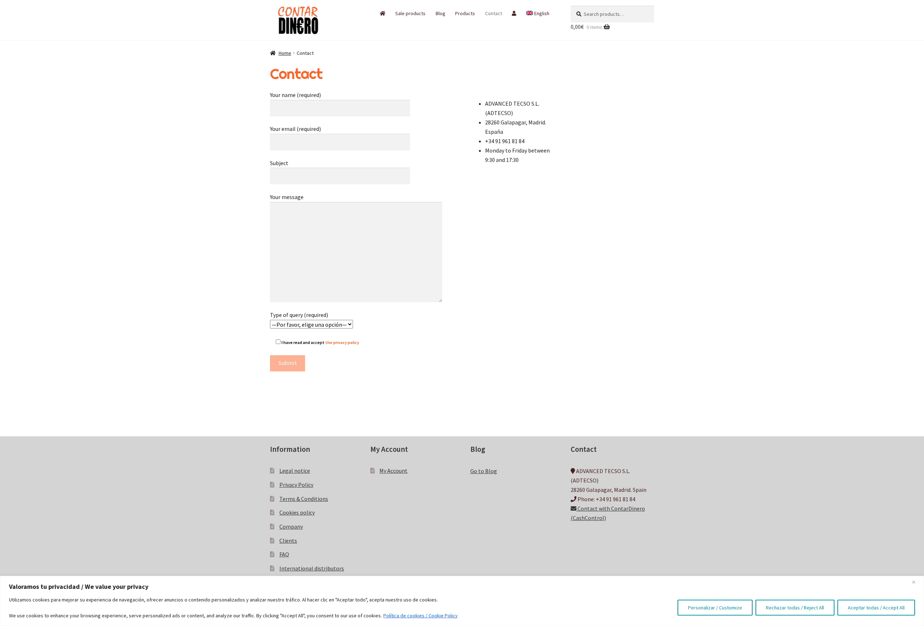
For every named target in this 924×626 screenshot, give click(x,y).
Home (285, 53)
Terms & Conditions (303, 498)
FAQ (284, 554)
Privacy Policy (296, 484)
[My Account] (514, 13)
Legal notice (294, 470)
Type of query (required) (299, 314)
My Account (393, 470)
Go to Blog (483, 471)
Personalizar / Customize (715, 607)
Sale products (410, 13)
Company (291, 526)
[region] (462, 601)
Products (465, 13)
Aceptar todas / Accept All (876, 607)
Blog (440, 13)
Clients (288, 540)
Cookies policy (297, 512)
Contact (493, 13)
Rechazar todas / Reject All (795, 607)
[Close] (916, 582)
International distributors (311, 568)
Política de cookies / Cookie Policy (420, 615)
